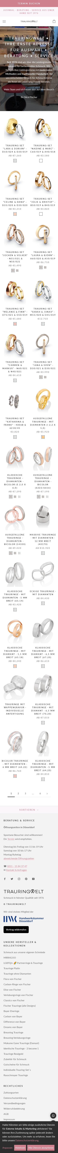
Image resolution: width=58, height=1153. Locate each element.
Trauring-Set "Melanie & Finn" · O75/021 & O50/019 (15, 312)
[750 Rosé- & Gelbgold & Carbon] (45, 160)
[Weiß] (15, 160)
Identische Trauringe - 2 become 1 (21, 1048)
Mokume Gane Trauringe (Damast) (21, 1043)
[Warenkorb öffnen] (54, 21)
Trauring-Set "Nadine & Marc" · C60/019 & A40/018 (42, 148)
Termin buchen (29, 3)
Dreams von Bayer (13, 1027)
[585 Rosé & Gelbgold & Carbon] (41, 160)
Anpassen (7, 1147)
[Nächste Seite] (47, 793)
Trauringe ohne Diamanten (17, 973)
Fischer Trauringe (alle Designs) (20, 1005)
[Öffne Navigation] (4, 21)
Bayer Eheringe (11, 1011)
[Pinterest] (26, 879)
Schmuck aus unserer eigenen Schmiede (24, 952)
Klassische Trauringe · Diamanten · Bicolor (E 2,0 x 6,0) (15, 481)
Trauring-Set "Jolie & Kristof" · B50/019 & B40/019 (42, 202)
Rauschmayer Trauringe (16, 1075)
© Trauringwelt (15, 904)
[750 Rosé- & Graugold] (45, 267)
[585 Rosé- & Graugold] (41, 267)
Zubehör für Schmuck (15, 1059)
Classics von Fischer (14, 1000)
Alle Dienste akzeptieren (41, 1147)
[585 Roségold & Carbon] (41, 214)
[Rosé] (15, 214)
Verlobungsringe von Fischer (18, 995)
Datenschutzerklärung (15, 1097)
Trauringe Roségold (13, 1053)
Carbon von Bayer (13, 1016)
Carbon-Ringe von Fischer (17, 984)
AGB (6, 1113)
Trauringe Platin (12, 968)
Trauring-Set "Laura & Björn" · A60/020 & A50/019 (42, 255)
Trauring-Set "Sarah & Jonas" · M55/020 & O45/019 (43, 312)
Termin (10, 838)
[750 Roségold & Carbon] (45, 214)
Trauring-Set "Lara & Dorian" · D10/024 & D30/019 (15, 148)
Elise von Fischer (12, 989)
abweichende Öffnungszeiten (19, 858)
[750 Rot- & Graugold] (17, 270)
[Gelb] (43, 437)
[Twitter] (12, 879)
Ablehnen (20, 1147)
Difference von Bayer (15, 1021)
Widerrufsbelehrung (14, 1108)
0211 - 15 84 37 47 (17, 866)
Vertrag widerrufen (16, 929)
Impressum (9, 1119)
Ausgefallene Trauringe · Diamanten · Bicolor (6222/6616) (42, 481)
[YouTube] (33, 879)
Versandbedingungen (14, 1103)
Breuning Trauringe (13, 1032)
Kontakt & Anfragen (16, 869)
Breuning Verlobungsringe (17, 1037)
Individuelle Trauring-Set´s (17, 1069)
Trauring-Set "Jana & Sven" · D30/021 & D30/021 (43, 365)
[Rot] (15, 324)
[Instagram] (19, 879)
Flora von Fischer (13, 978)
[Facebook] (5, 879)
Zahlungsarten (11, 1092)
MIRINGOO (10, 957)
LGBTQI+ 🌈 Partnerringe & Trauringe (23, 962)
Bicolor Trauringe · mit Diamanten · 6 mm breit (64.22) (15, 764)
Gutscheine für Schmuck (16, 1064)
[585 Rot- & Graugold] (13, 270)
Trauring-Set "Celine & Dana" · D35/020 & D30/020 (15, 202)
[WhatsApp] (53, 1116)
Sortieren (27, 809)
